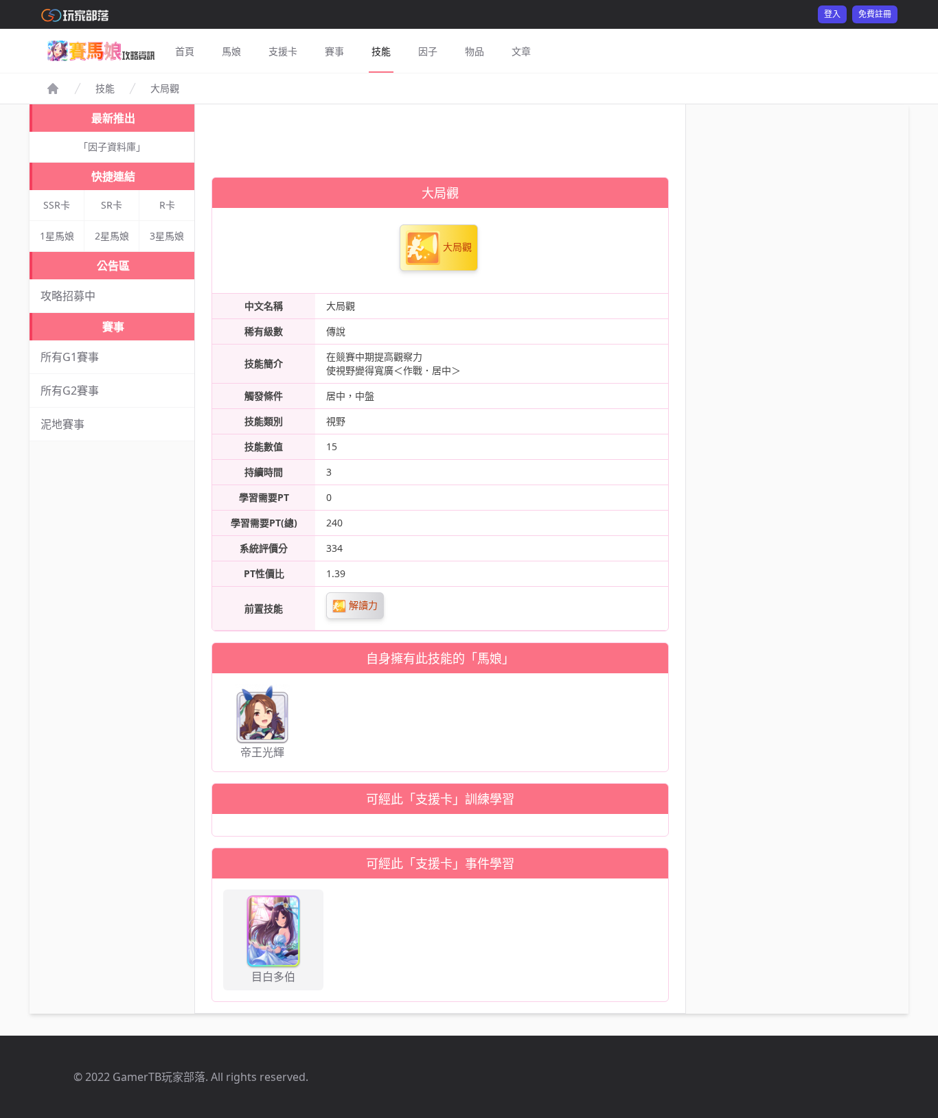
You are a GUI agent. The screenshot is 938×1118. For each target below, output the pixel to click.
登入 (832, 14)
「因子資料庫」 (112, 146)
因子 (427, 51)
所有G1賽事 (70, 356)
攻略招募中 (68, 295)
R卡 (167, 204)
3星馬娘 (167, 235)
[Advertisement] (440, 135)
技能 (381, 51)
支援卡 (282, 51)
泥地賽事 (62, 424)
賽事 (334, 51)
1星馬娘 (57, 235)
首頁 (184, 51)
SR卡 (111, 204)
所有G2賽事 (70, 390)
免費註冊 (874, 14)
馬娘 (231, 51)
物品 (474, 51)
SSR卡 (56, 204)
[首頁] (53, 88)
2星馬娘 (112, 235)
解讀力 (362, 605)
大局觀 (456, 246)
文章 (521, 51)
